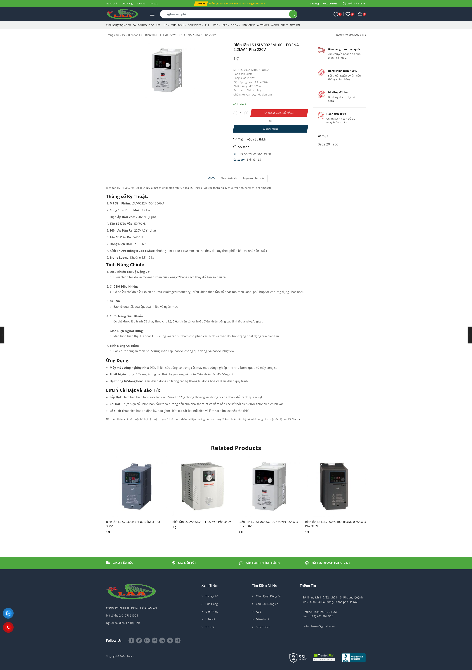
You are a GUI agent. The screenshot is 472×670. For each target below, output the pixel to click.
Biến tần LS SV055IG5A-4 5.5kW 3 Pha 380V (201, 522)
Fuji (207, 25)
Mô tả (211, 178)
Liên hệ (141, 3)
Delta (234, 25)
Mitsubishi (177, 25)
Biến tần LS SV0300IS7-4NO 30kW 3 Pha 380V (133, 524)
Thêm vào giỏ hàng (281, 113)
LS (165, 25)
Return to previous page (351, 34)
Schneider (194, 25)
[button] (201, 3)
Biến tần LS (135, 35)
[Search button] (293, 14)
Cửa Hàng (127, 3)
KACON (275, 25)
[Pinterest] (154, 640)
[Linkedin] (162, 640)
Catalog (314, 3)
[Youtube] (170, 640)
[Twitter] (139, 640)
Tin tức (154, 3)
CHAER (284, 25)
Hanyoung (248, 25)
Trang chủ (111, 3)
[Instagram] (147, 640)
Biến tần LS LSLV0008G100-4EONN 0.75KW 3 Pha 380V (335, 524)
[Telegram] (178, 640)
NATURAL (295, 25)
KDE (215, 25)
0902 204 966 (330, 3)
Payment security (253, 178)
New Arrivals (229, 178)
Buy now (272, 129)
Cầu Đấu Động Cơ (143, 25)
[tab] (211, 178)
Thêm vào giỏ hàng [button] (132, 488)
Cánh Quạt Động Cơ (118, 25)
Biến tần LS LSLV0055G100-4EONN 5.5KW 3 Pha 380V (268, 524)
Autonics (263, 25)
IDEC (224, 25)
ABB (158, 25)
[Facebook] (131, 640)
